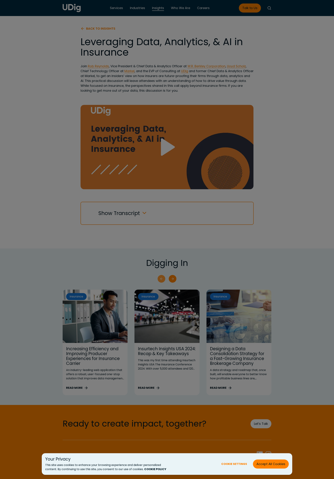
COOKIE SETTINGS (234, 464)
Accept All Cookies (270, 464)
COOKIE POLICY (155, 469)
